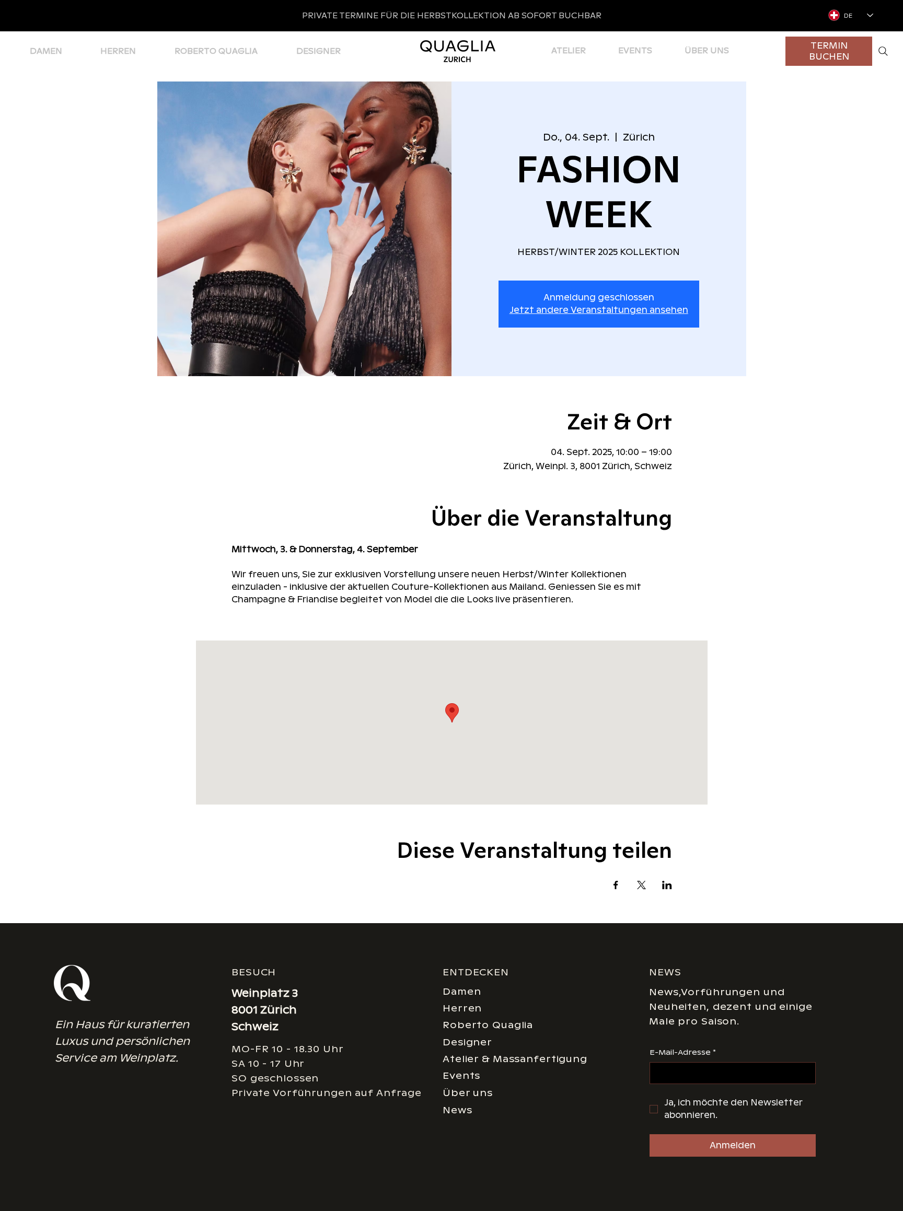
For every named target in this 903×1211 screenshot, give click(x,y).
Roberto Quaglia (488, 1025)
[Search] (883, 51)
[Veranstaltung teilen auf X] (641, 885)
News (457, 1110)
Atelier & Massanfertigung (515, 1059)
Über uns (468, 1093)
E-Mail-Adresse (683, 1052)
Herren (462, 1008)
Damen (462, 991)
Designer (467, 1042)
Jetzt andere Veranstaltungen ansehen (599, 310)
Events (461, 1075)
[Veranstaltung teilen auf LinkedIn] (667, 885)
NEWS (665, 972)
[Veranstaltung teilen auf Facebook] (616, 885)
